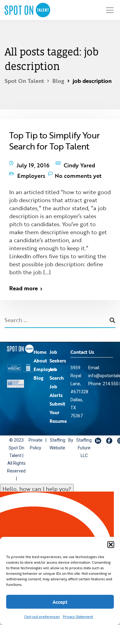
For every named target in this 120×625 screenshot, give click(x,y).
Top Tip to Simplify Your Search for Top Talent (54, 141)
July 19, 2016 (33, 164)
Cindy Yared (79, 164)
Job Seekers (58, 350)
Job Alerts (56, 384)
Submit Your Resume (58, 406)
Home (40, 345)
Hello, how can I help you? (36, 483)
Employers (31, 171)
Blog (38, 371)
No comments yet (78, 171)
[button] (111, 544)
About (40, 354)
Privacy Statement (78, 616)
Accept (60, 601)
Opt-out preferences (42, 616)
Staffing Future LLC (76, 442)
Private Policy (34, 438)
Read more (23, 282)
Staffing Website (53, 438)
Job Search (57, 367)
